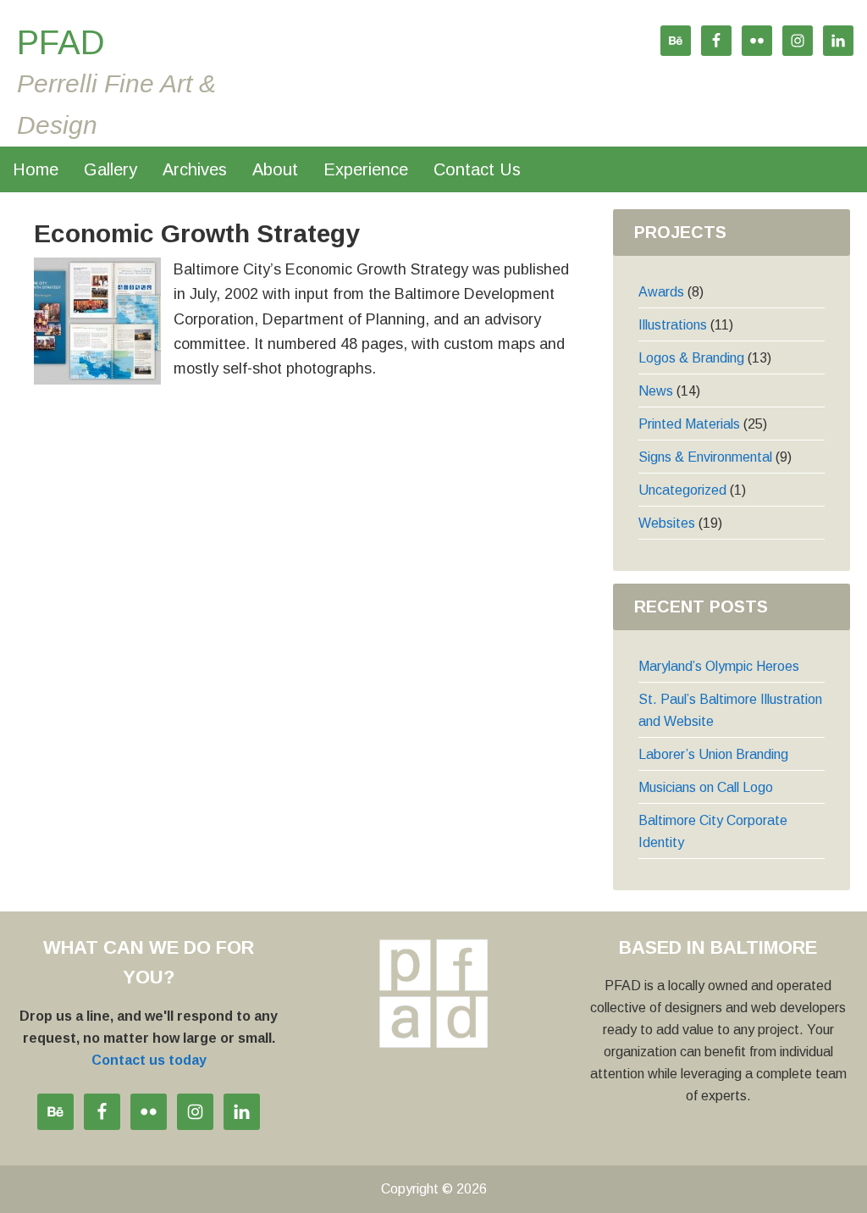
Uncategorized (682, 490)
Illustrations (672, 325)
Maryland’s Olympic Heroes (718, 666)
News (655, 391)
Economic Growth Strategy (197, 233)
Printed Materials (689, 424)
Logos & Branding (691, 358)
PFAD (61, 42)
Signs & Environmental (705, 457)
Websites (666, 523)
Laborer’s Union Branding (713, 754)
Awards (661, 292)
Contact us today (149, 1060)
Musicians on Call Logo (705, 787)
